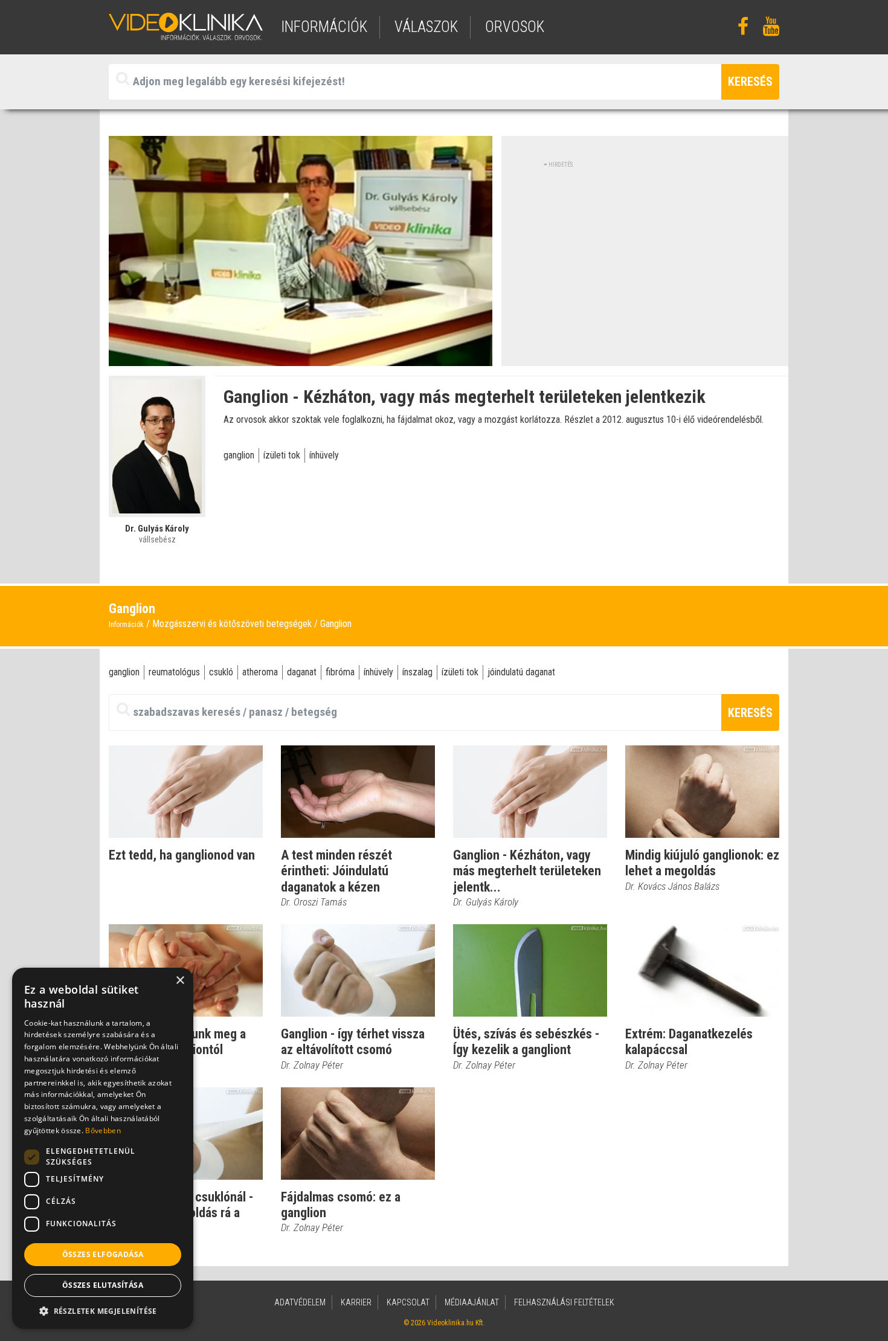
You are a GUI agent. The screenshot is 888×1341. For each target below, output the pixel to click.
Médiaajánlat (472, 1302)
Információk (126, 624)
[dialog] (102, 1148)
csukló (221, 672)
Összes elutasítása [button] (102, 1285)
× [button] (179, 980)
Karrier (356, 1302)
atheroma (260, 672)
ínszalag (417, 672)
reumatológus (174, 672)
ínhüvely (324, 455)
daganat (302, 672)
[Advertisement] (645, 253)
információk (324, 27)
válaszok (426, 27)
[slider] (299, 357)
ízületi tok (281, 455)
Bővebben (102, 1130)
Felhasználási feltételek (564, 1302)
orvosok (514, 27)
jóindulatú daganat (521, 672)
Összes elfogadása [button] (103, 1254)
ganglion (239, 455)
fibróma (340, 672)
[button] (102, 1311)
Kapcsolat (408, 1302)
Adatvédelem (300, 1302)
